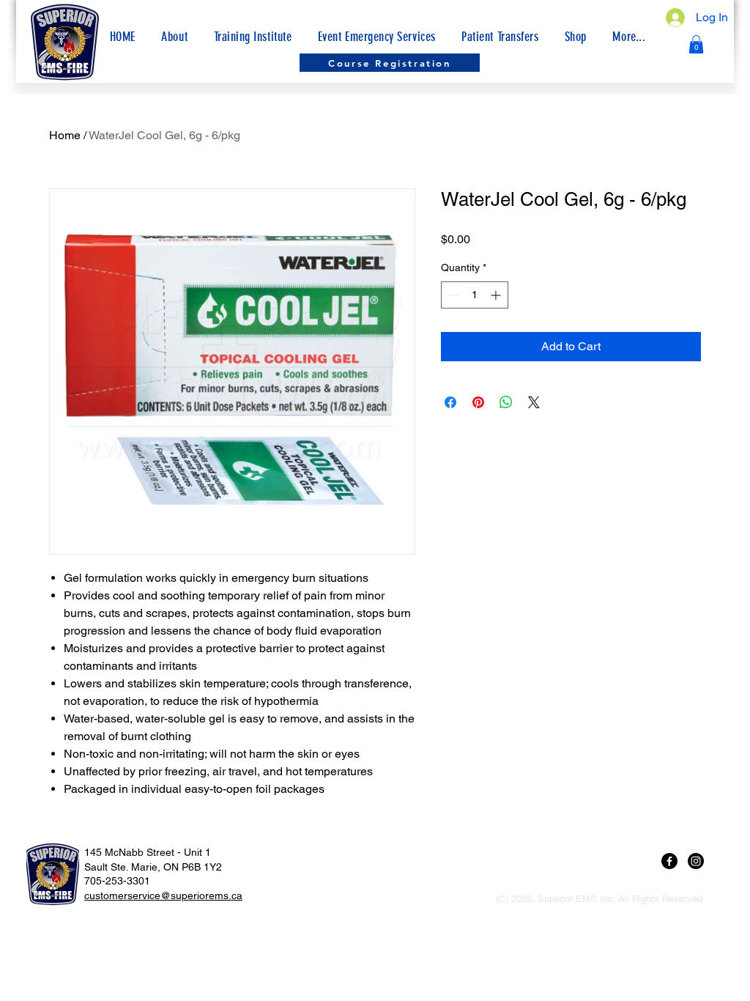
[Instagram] (696, 861)
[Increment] (497, 295)
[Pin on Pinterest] (478, 402)
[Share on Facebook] (450, 402)
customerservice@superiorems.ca (163, 895)
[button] (629, 36)
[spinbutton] (474, 295)
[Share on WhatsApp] (506, 402)
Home (65, 135)
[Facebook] (669, 861)
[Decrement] (452, 295)
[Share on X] (534, 402)
